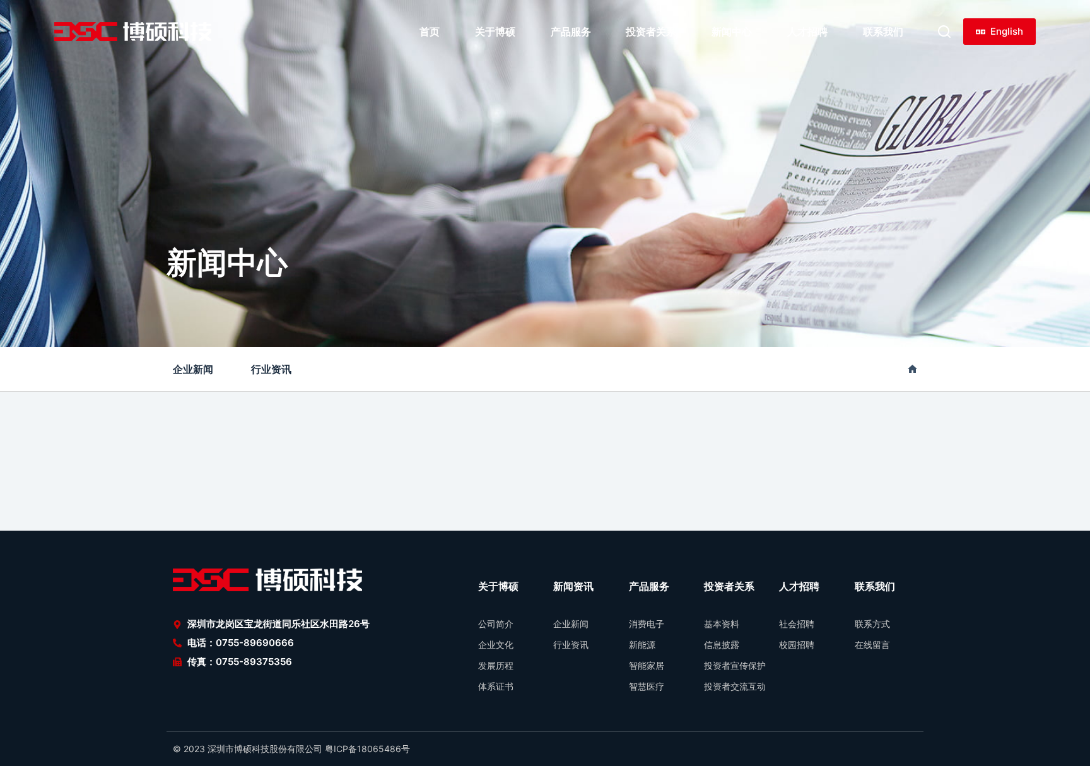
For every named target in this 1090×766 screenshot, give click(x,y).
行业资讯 (271, 369)
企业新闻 (193, 369)
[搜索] (944, 31)
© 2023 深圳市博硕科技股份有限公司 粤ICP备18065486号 (291, 748)
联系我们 (883, 31)
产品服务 (571, 31)
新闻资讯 (573, 586)
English (1006, 31)
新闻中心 (732, 31)
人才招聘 (807, 31)
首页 (429, 31)
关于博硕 (495, 31)
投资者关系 (651, 31)
